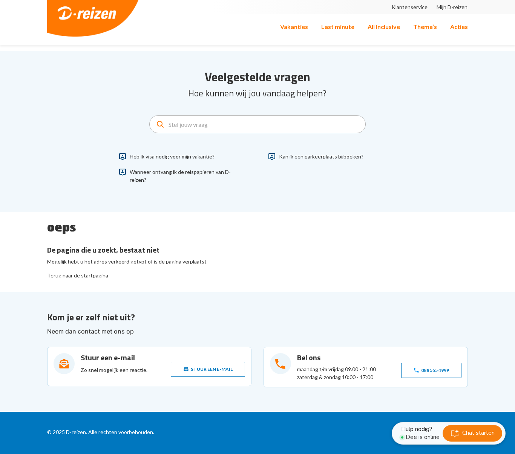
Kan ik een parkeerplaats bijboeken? (321, 156)
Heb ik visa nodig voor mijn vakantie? (172, 156)
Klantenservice (410, 7)
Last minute (337, 26)
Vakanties (294, 26)
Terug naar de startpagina (77, 275)
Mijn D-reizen (452, 7)
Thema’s (425, 26)
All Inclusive (384, 26)
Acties (459, 26)
